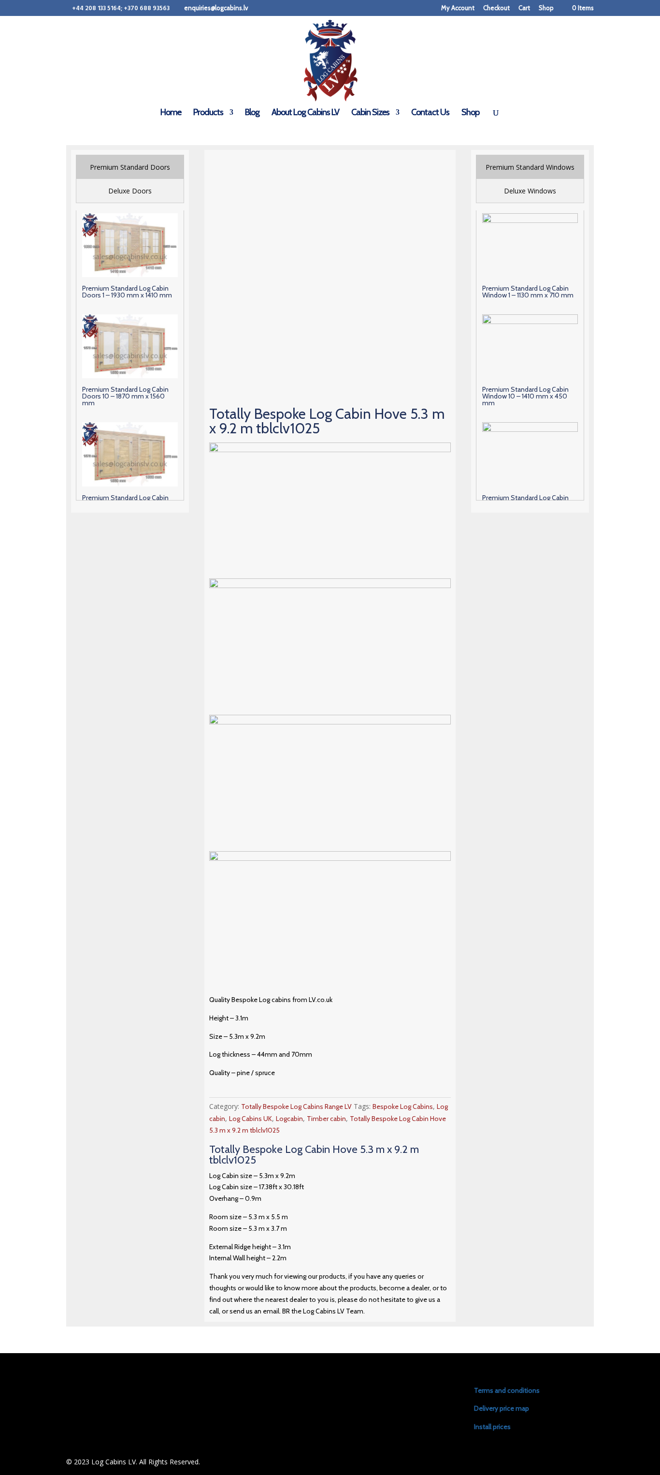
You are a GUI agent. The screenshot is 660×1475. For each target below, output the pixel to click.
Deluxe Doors (130, 190)
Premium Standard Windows (530, 167)
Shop (546, 8)
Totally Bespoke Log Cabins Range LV (296, 1106)
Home (170, 113)
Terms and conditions (507, 1390)
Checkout (496, 8)
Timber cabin (326, 1118)
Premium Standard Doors (130, 167)
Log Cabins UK (250, 1118)
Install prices (492, 1426)
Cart (524, 8)
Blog (252, 113)
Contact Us (430, 113)
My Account (457, 8)
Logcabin (289, 1118)
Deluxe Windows (530, 190)
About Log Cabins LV (305, 113)
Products (208, 113)
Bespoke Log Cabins (403, 1106)
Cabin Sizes (370, 113)
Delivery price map (501, 1408)
